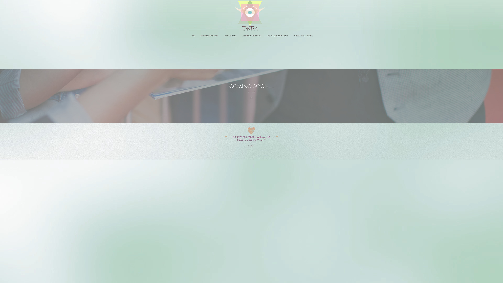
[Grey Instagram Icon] (251, 146)
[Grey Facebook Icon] (248, 146)
